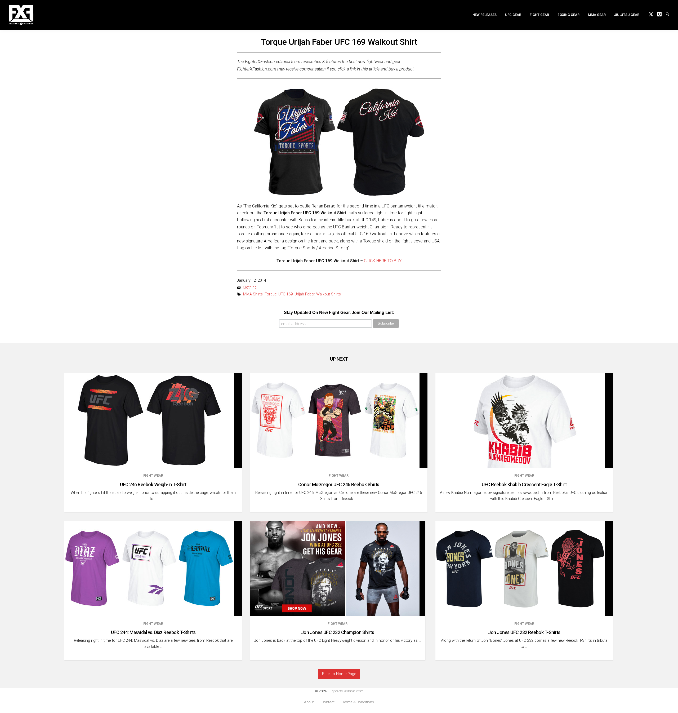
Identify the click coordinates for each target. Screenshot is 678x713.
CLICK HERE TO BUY (383, 260)
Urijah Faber (304, 294)
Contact (328, 702)
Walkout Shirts (328, 294)
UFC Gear (513, 15)
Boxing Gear (568, 15)
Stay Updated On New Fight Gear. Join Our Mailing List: (339, 312)
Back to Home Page (339, 674)
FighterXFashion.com (346, 691)
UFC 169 (285, 294)
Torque (270, 294)
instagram (661, 13)
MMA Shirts (253, 294)
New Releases (484, 15)
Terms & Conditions (358, 702)
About (309, 702)
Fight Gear (539, 15)
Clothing (250, 287)
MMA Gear (597, 15)
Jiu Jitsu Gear (626, 15)
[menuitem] (484, 15)
